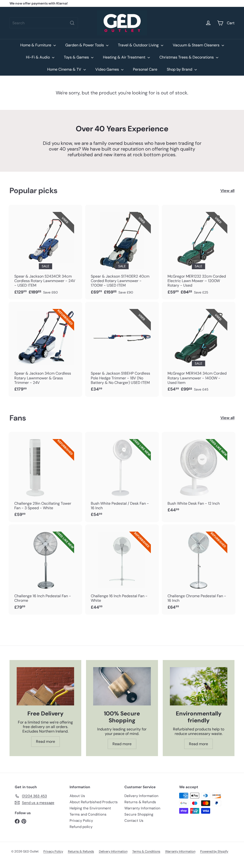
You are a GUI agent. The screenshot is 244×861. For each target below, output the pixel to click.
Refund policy (81, 826)
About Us (77, 795)
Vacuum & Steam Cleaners (196, 45)
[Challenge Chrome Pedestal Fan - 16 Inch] (198, 569)
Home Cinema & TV (64, 69)
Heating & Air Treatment (124, 57)
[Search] (72, 23)
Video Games (107, 69)
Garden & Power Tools (85, 45)
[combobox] (44, 23)
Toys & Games (77, 57)
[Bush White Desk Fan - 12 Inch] (198, 475)
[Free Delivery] (45, 686)
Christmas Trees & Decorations (187, 57)
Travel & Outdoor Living (139, 45)
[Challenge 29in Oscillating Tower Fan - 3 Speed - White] (45, 477)
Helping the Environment (90, 808)
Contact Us (133, 820)
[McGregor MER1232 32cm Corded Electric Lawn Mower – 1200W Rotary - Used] (198, 252)
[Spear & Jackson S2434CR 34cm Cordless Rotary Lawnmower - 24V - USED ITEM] (45, 252)
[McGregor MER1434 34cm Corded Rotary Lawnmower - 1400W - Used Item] (198, 349)
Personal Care (145, 69)
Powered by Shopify (214, 851)
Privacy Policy (81, 820)
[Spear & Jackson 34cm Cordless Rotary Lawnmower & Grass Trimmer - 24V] (45, 349)
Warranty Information (142, 808)
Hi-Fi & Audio (38, 57)
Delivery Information (141, 795)
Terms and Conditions (88, 814)
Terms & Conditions (146, 851)
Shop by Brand (180, 69)
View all (227, 190)
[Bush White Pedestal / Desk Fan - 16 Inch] (122, 477)
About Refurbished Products (94, 802)
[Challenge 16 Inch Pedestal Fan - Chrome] (45, 569)
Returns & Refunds (140, 802)
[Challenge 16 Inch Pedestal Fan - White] (122, 569)
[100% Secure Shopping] (122, 686)
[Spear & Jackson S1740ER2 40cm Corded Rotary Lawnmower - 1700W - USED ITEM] (122, 252)
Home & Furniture (36, 45)
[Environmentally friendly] (198, 686)
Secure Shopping (138, 814)
